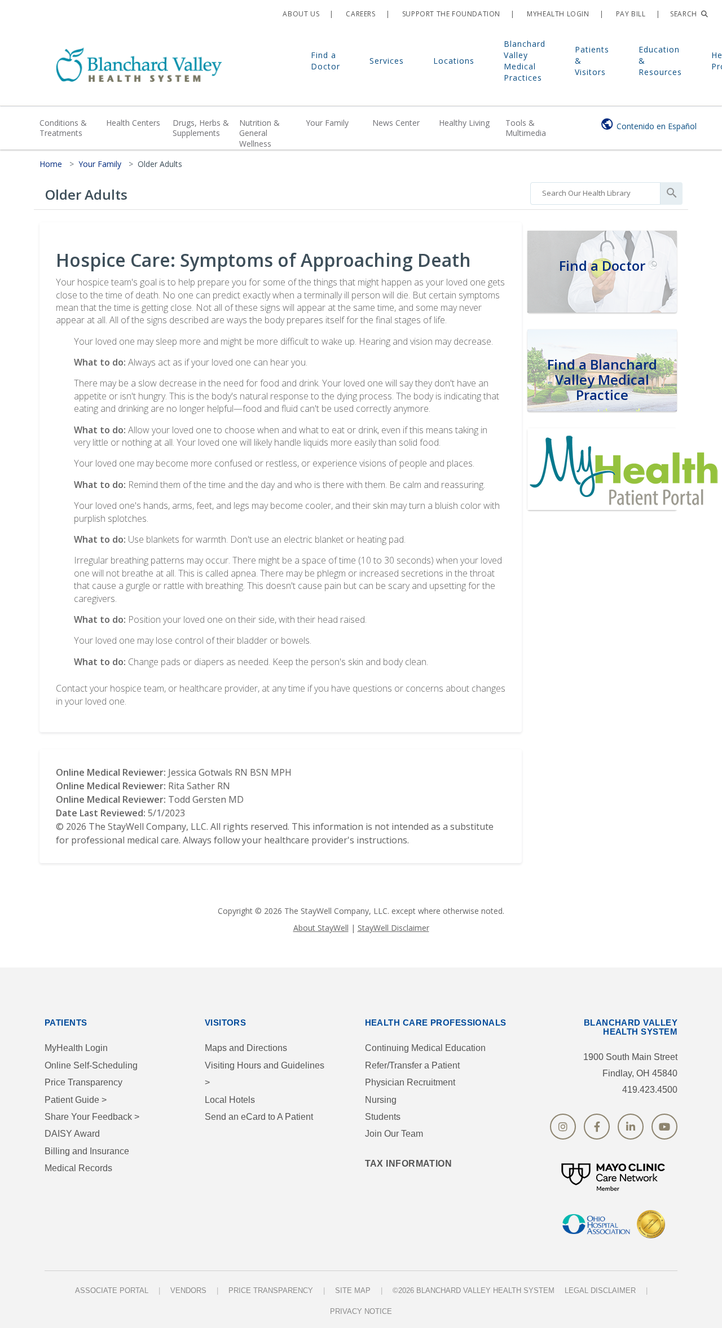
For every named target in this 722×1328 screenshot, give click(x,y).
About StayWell (321, 927)
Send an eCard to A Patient (259, 1117)
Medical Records (78, 1168)
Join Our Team (394, 1133)
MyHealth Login (76, 1048)
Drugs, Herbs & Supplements (201, 127)
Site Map (353, 1290)
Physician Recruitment (410, 1082)
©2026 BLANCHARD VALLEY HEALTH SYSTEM (473, 1290)
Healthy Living (464, 122)
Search (684, 14)
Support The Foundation (450, 14)
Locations (453, 60)
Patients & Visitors (592, 60)
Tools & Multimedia (525, 127)
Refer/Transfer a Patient (412, 1065)
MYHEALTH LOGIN (557, 14)
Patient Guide (76, 1100)
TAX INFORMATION (408, 1163)
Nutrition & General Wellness (259, 132)
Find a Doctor (325, 61)
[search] (595, 191)
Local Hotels (230, 1100)
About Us (300, 14)
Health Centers (133, 122)
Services (386, 60)
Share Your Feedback (92, 1117)
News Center (396, 122)
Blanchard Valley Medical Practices (524, 60)
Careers (360, 14)
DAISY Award (72, 1133)
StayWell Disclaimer (393, 927)
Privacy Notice (361, 1311)
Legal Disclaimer (600, 1290)
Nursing (381, 1100)
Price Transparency (83, 1082)
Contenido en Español (657, 126)
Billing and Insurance (87, 1151)
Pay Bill (629, 14)
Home (50, 164)
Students (382, 1117)
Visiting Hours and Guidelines (264, 1074)
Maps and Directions (246, 1048)
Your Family (327, 122)
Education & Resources (660, 60)
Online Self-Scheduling (91, 1065)
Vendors (188, 1290)
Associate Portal (111, 1290)
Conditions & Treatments (63, 127)
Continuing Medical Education (425, 1048)
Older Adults (160, 164)
